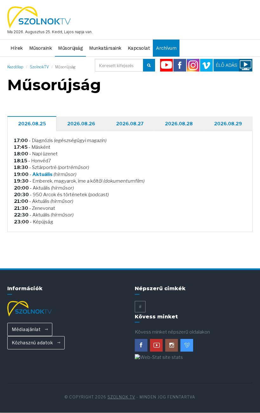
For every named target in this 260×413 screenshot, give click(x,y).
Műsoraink (40, 48)
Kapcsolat (139, 48)
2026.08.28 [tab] (179, 123)
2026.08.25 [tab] (32, 123)
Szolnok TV (121, 397)
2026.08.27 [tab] (130, 123)
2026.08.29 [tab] (228, 123)
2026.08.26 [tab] (81, 123)
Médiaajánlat (27, 329)
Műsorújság (70, 48)
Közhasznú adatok (33, 342)
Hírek (16, 48)
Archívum (166, 48)
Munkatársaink (105, 48)
